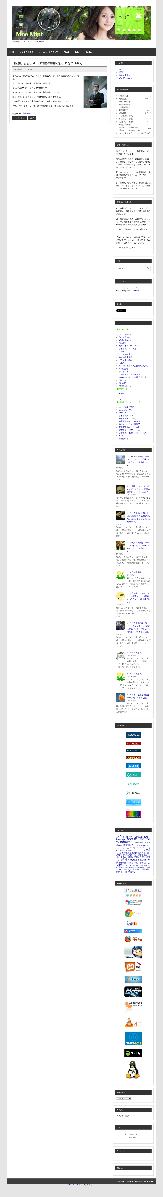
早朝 (129, 862)
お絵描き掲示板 (125, 357)
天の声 (31, 118)
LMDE (144, 836)
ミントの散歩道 (26, 52)
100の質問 (123, 368)
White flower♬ (125, 340)
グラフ (134, 847)
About (66, 52)
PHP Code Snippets (72, 1185)
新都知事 (27, 113)
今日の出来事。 (136, 572)
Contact (89, 52)
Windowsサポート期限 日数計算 (132, 377)
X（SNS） (123, 393)
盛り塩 (147, 862)
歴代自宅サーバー (126, 386)
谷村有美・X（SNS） (128, 418)
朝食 (141, 862)
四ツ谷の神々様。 (130, 855)
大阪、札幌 (139, 856)
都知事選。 (141, 867)
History (77, 52)
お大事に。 (129, 845)
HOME (11, 52)
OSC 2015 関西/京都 (138, 838)
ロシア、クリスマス (136, 850)
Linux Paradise (125, 334)
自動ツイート (134, 865)
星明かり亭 (124, 438)
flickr (121, 399)
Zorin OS (122, 412)
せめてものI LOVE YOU (128, 345)
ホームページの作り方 (48, 52)
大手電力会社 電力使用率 (129, 374)
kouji (30, 69)
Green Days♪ (124, 337)
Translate (135, 290)
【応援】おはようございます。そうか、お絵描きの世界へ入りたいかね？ (138, 489)
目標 (119, 865)
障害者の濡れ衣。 (135, 869)
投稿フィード (124, 72)
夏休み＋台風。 (127, 856)
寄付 (124, 859)
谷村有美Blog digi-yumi (129, 427)
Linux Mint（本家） (127, 407)
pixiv (121, 396)
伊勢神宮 (125, 853)
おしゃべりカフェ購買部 (129, 424)
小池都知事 (134, 859)
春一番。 (135, 862)
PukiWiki (122, 363)
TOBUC (122, 435)
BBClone (122, 380)
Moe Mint (123, 343)
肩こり (125, 865)
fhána (123, 836)
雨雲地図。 (146, 869)
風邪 (122, 872)
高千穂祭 (130, 871)
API (117, 837)
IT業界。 (130, 837)
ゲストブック (124, 371)
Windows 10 (125, 842)
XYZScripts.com (91, 1185)
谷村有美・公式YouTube (129, 430)
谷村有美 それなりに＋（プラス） (133, 432)
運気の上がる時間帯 (127, 867)
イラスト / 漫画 (125, 360)
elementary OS (125, 409)
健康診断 (133, 853)
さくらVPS (141, 845)
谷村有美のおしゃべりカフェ (131, 421)
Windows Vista (141, 842)
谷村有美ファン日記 (127, 348)
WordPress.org (125, 78)
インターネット (20, 118)
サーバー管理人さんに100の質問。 (134, 365)
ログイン (123, 69)
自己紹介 (123, 383)
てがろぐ (123, 351)
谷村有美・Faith (126, 415)
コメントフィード (126, 75)
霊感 (118, 872)
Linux (138, 836)
